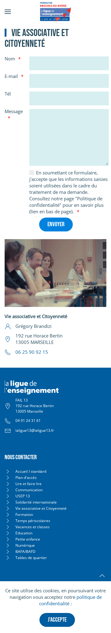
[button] (7, 11)
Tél (8, 94)
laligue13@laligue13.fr (34, 430)
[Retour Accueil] (55, 12)
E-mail (11, 76)
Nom (10, 58)
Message (14, 111)
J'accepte (57, 619)
